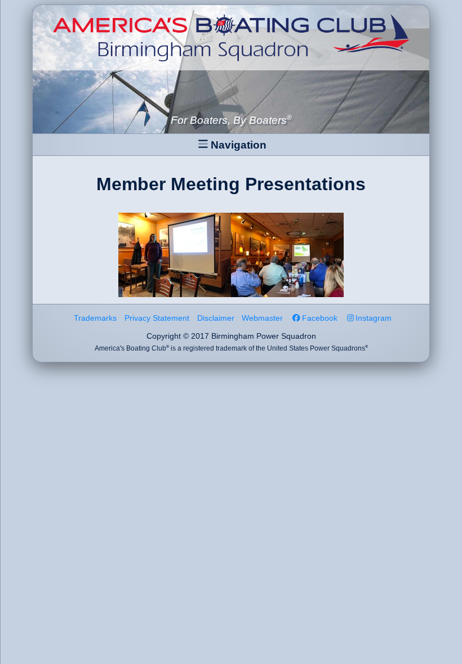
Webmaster (262, 318)
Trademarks (95, 318)
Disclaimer (215, 318)
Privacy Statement (157, 318)
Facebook (319, 318)
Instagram (374, 318)
